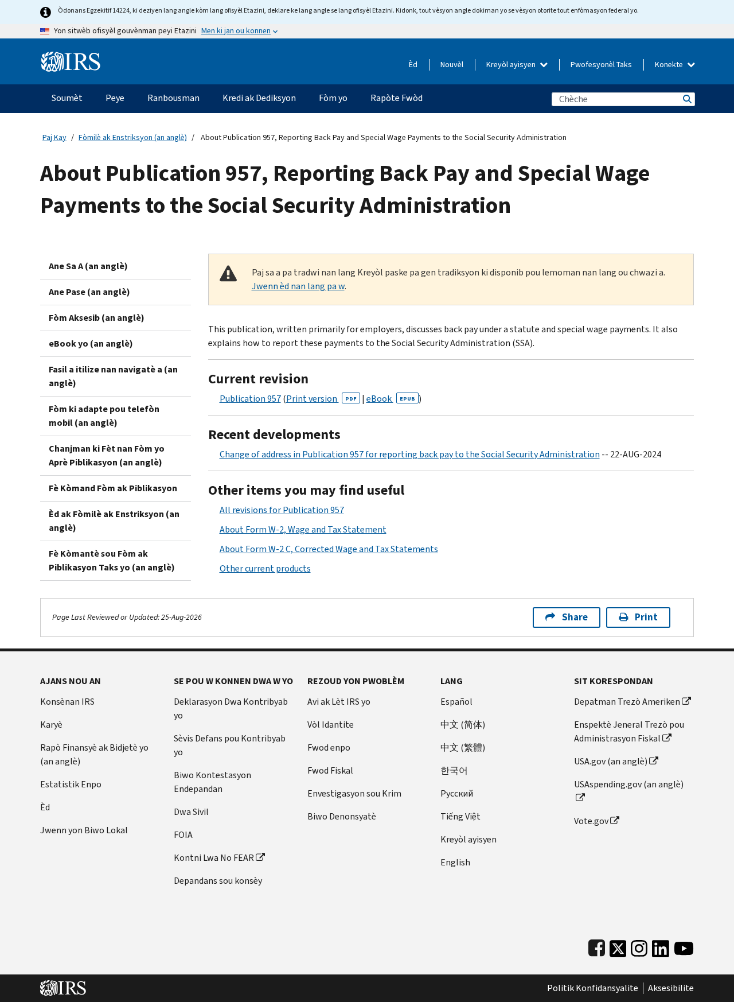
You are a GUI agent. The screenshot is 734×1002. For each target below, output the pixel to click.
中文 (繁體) (462, 747)
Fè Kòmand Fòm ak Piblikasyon (113, 488)
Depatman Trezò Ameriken (627, 702)
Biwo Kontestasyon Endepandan (212, 782)
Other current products (265, 568)
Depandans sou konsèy (218, 881)
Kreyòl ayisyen (511, 64)
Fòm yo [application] (333, 98)
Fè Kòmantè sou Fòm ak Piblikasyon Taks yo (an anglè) (112, 560)
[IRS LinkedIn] (660, 946)
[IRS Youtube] (684, 946)
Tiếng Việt (460, 816)
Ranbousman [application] (173, 98)
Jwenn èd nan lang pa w (298, 286)
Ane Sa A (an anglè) (88, 266)
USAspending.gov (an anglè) (629, 784)
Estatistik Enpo (70, 784)
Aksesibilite (671, 988)
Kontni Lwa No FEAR (214, 858)
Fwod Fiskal (330, 770)
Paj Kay (54, 137)
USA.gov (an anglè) (610, 761)
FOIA (183, 835)
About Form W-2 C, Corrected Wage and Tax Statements (329, 549)
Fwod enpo (328, 747)
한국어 (454, 770)
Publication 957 (250, 399)
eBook (390, 399)
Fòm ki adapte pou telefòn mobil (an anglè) (104, 416)
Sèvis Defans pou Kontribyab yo (230, 745)
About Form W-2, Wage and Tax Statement (303, 529)
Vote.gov (591, 821)
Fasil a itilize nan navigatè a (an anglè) (113, 376)
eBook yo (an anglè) (91, 343)
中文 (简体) (462, 725)
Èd (413, 64)
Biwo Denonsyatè (341, 816)
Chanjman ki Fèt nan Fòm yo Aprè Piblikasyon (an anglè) (107, 455)
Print (646, 617)
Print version (321, 399)
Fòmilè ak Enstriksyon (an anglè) (133, 137)
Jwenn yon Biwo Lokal (84, 830)
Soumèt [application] (67, 98)
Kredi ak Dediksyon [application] (259, 98)
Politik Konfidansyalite (592, 988)
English (455, 862)
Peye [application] (115, 98)
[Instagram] (639, 946)
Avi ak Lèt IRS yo (338, 702)
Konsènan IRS (67, 702)
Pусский (456, 793)
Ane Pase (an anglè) (89, 292)
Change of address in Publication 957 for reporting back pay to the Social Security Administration (410, 454)
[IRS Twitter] (618, 946)
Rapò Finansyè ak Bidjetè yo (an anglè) (94, 754)
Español (456, 702)
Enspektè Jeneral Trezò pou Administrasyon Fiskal (629, 731)
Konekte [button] (670, 64)
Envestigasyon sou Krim (354, 793)
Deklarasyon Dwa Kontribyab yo (231, 708)
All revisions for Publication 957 (282, 510)
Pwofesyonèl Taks (601, 64)
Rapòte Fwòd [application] (396, 98)
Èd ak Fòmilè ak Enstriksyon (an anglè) (114, 521)
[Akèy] (70, 57)
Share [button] (575, 617)
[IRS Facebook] (596, 946)
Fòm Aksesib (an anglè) (97, 318)
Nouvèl (451, 64)
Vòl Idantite (330, 725)
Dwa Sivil (191, 812)
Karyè (51, 725)
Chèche (686, 99)
